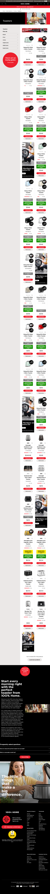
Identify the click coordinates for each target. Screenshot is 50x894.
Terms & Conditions (26, 883)
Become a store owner (32, 859)
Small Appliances (9, 11)
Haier (40, 821)
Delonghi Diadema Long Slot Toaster (28, 447)
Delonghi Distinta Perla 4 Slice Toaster (41, 477)
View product (28, 62)
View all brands (42, 829)
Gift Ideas (29, 862)
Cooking (15, 11)
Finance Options (42, 858)
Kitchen (28, 813)
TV (27, 821)
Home (4, 11)
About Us (29, 856)
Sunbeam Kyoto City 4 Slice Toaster (28, 582)
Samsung (40, 826)
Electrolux (41, 818)
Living (28, 819)
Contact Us (41, 856)
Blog (28, 861)
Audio (28, 822)
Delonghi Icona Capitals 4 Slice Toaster (28, 542)
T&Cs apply (4, 839)
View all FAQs (25, 757)
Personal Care (30, 816)
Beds (28, 825)
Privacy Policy (19, 883)
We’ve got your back (43, 869)
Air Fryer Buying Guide (31, 830)
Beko (40, 813)
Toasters (19, 11)
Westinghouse (42, 828)
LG (39, 822)
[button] (45, 1)
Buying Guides (30, 828)
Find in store (28, 64)
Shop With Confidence (43, 862)
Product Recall (42, 868)
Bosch (40, 815)
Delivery (40, 864)
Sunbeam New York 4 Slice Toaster (28, 477)
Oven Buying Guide (31, 840)
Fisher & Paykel (42, 819)
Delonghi (40, 816)
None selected (30, 6)
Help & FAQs (41, 865)
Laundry (28, 818)
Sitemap (31, 883)
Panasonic (41, 825)
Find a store (29, 858)
